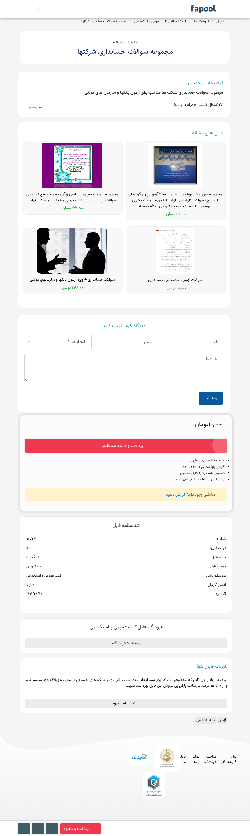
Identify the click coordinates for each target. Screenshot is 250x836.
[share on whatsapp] (126, 604)
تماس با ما (195, 759)
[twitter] (164, 818)
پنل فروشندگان (228, 759)
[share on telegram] (118, 604)
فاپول (220, 21)
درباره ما (182, 759)
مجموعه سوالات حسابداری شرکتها (104, 21)
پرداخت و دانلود (76, 828)
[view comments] (133, 604)
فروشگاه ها (201, 21)
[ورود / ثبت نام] (30, 9)
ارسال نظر (211, 398)
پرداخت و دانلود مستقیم (122, 445)
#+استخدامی (205, 720)
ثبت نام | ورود (124, 703)
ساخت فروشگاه (210, 759)
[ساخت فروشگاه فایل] (41, 9)
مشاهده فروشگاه (126, 643)
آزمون (222, 720)
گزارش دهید (175, 494)
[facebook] (130, 818)
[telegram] (141, 818)
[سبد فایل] (22, 9)
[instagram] (152, 818)
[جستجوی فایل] (53, 9)
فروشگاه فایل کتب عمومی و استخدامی (160, 21)
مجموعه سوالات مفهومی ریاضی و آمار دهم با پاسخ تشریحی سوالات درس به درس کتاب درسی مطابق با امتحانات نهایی (72, 197)
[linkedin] (175, 818)
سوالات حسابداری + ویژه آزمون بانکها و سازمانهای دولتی (72, 280)
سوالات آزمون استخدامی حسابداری (175, 280)
